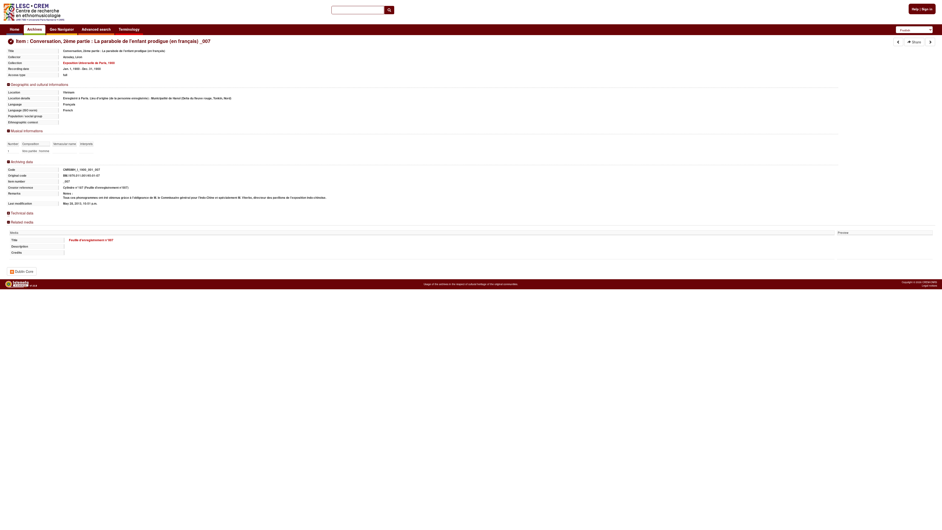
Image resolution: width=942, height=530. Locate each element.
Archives (34, 29)
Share (916, 42)
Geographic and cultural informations (39, 84)
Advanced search (96, 29)
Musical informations (27, 131)
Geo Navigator (62, 29)
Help (915, 9)
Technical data (22, 213)
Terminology (129, 29)
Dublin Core (23, 271)
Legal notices (929, 285)
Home (14, 29)
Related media (22, 222)
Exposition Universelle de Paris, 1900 (89, 63)
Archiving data (22, 161)
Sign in (927, 9)
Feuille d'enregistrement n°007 (91, 240)
